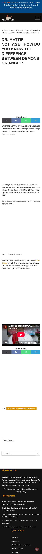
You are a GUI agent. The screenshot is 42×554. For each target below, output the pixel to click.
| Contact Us (32, 489)
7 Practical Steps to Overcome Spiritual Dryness (19, 527)
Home (4, 30)
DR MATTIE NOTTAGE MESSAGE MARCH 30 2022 (21, 408)
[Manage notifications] (37, 549)
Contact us (15, 541)
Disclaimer (15, 552)
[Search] (38, 453)
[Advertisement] (21, 93)
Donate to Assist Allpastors (21, 545)
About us (15, 537)
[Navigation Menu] (37, 18)
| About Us (24, 489)
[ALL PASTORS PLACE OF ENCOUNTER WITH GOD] (8, 18)
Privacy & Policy (17, 548)
